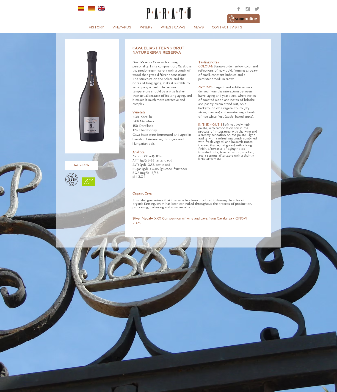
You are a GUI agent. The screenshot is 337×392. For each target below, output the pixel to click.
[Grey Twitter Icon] (257, 9)
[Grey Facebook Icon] (238, 9)
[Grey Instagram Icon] (248, 9)
